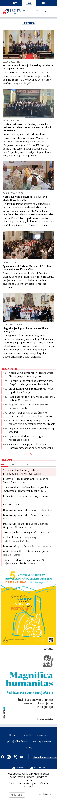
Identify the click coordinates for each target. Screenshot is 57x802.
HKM (14, 3)
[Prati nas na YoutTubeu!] (21, 757)
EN (45, 11)
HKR (43, 3)
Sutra (14, 464)
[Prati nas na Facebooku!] (2, 757)
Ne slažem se (45, 794)
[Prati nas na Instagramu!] (9, 757)
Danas (4, 464)
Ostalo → (27, 464)
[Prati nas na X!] (15, 757)
